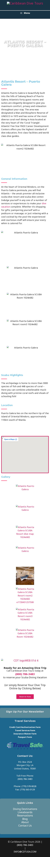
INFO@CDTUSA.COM (25, 851)
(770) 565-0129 (27, 789)
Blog (25, 819)
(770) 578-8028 (28, 786)
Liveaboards (25, 812)
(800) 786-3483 (25, 674)
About (25, 822)
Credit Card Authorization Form (25, 727)
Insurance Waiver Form (25, 733)
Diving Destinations (25, 809)
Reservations (25, 815)
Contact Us (25, 825)
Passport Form (25, 737)
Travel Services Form (25, 730)
